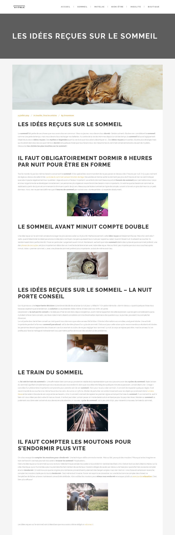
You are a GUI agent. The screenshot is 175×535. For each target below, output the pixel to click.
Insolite (39, 115)
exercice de (142, 476)
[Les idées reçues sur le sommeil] (87, 87)
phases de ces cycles (29, 245)
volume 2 (88, 524)
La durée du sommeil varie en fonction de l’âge (65, 177)
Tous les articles (50, 115)
